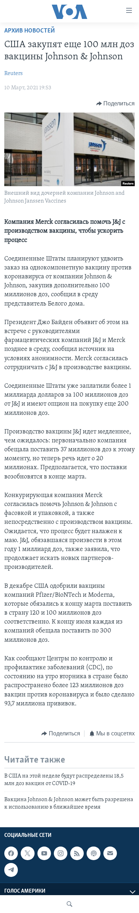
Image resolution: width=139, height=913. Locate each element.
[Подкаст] (93, 853)
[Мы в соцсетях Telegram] (11, 870)
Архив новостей (29, 31)
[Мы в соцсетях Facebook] (11, 853)
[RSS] (77, 853)
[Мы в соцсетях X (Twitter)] (27, 853)
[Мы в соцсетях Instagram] (60, 853)
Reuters (13, 73)
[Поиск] (69, 904)
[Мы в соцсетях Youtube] (44, 853)
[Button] (115, 103)
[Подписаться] (110, 853)
